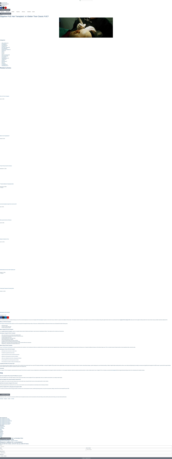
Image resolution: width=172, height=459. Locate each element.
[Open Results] (14, 11)
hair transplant (113, 370)
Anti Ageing (3, 44)
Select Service (2, 451)
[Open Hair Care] (4, 11)
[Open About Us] (25, 11)
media (3, 60)
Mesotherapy (4, 61)
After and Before (4, 43)
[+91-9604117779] (0, 5)
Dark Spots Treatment (5, 47)
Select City (1, 454)
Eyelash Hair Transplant (5, 49)
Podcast (3, 63)
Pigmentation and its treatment (5, 312)
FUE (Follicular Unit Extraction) (7, 347)
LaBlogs (3, 59)
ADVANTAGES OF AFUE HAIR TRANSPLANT (7, 269)
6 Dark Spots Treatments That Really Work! (7, 288)
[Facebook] (1, 8)
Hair (2, 53)
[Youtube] (5, 8)
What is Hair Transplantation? (4, 135)
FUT (2, 52)
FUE (2, 51)
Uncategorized (4, 64)
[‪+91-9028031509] (0, 3)
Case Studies (4, 45)
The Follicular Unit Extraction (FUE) (5, 323)
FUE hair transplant (40, 319)
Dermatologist (4, 48)
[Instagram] (3, 8)
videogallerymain (4, 65)
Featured (3, 50)
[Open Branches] (20, 11)
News (3, 62)
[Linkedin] (5, 317)
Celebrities (3, 46)
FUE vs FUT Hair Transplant (4, 96)
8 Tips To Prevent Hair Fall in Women (6, 165)
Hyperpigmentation (5, 58)
